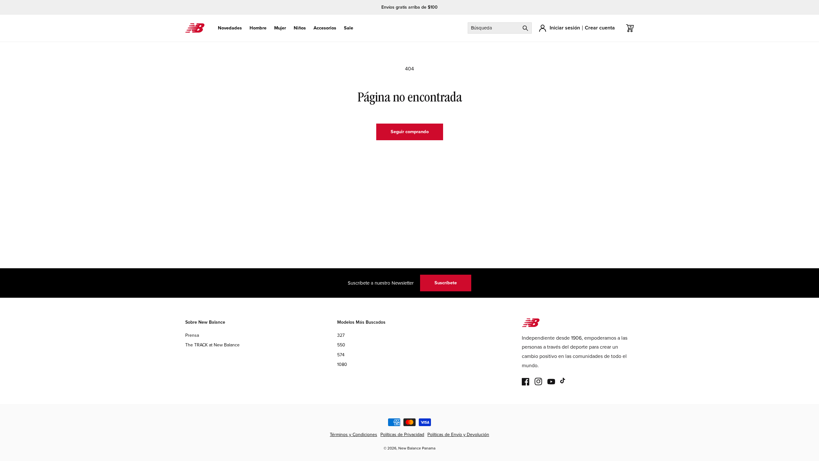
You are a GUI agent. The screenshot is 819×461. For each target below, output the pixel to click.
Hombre (258, 28)
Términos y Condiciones (353, 434)
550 (341, 345)
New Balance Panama (416, 448)
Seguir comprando (410, 131)
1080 (342, 364)
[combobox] (500, 28)
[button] (230, 28)
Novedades (230, 28)
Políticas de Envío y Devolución (458, 434)
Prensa (192, 335)
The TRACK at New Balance (212, 345)
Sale (348, 28)
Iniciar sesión (565, 27)
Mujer (280, 28)
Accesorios (325, 28)
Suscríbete (445, 282)
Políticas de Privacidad (402, 434)
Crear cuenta (600, 27)
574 (341, 355)
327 (341, 335)
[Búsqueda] (525, 28)
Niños (300, 28)
